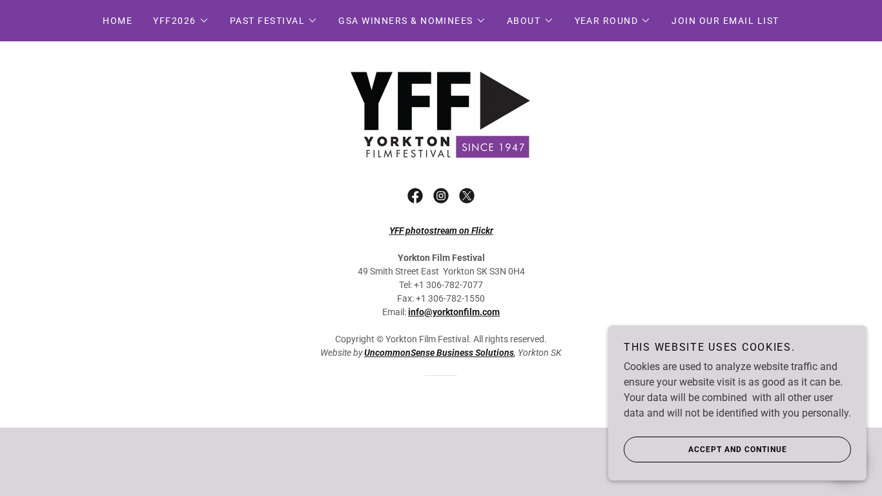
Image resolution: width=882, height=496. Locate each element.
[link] (440, 111)
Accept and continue (737, 449)
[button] (181, 20)
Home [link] (117, 21)
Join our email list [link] (725, 21)
